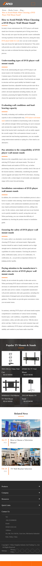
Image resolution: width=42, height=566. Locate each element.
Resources (5, 499)
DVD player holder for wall (10, 41)
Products (5, 486)
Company (5, 493)
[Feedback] (26, 564)
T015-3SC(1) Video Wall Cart (11, 370)
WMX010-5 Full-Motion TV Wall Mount (10, 397)
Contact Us (6, 512)
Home (4, 10)
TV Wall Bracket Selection (21, 469)
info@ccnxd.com (11, 527)
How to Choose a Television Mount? (21, 441)
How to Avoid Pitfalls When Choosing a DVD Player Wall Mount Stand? (18, 14)
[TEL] (16, 564)
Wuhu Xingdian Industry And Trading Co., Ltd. (25, 545)
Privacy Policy (13, 551)
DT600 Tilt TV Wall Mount (29, 370)
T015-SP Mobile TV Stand (29, 397)
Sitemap (4, 551)
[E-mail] (5, 564)
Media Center (13, 10)
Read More (7, 375)
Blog (21, 10)
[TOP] (37, 564)
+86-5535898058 (11, 520)
